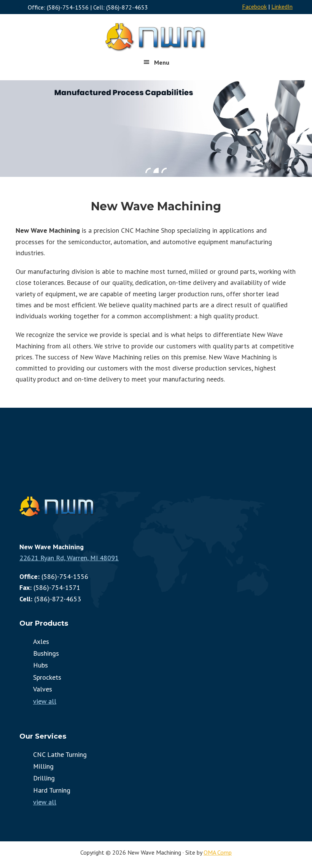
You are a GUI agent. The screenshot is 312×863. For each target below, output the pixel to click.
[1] (148, 170)
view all (44, 701)
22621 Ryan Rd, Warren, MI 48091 (69, 557)
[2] (156, 170)
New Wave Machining (156, 37)
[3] (164, 170)
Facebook (254, 6)
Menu (161, 62)
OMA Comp (218, 852)
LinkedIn (282, 6)
